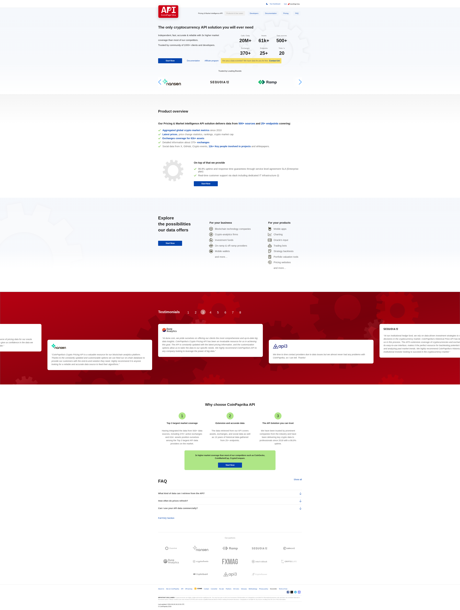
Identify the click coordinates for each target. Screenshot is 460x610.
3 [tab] (203, 312)
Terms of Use (283, 589)
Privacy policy (263, 589)
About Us (161, 589)
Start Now (170, 61)
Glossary (244, 589)
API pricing (188, 589)
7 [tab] (233, 312)
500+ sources (247, 123)
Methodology (253, 589)
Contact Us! (274, 61)
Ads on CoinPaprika (172, 589)
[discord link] (299, 592)
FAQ (297, 13)
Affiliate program (211, 61)
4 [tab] (210, 312)
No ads (221, 589)
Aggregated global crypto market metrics (186, 130)
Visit (285, 4)
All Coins (236, 589)
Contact (206, 589)
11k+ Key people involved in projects (230, 146)
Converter (214, 589)
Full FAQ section (166, 518)
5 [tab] (218, 312)
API (182, 589)
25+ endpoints (270, 123)
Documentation (271, 13)
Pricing (285, 13)
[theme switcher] (267, 4)
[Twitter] (291, 592)
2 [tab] (195, 312)
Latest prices (169, 134)
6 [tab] (225, 312)
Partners (228, 589)
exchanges (203, 142)
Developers (254, 13)
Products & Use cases (234, 13)
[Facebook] (288, 592)
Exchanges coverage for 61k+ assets (183, 138)
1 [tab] (188, 312)
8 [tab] (240, 312)
